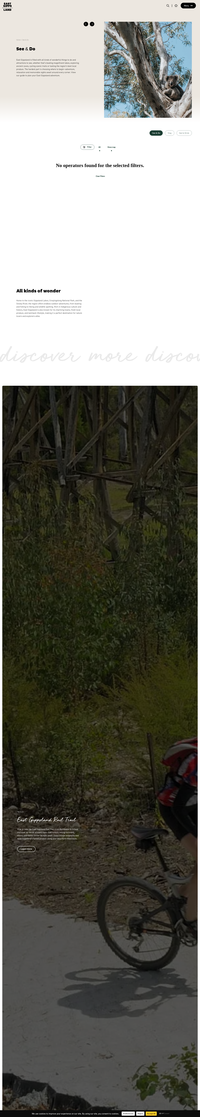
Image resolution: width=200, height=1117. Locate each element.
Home (18, 40)
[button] (86, 24)
